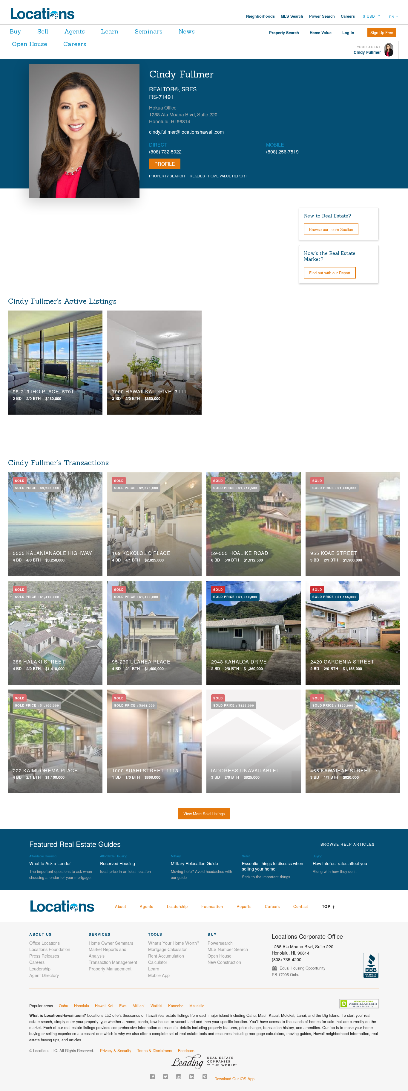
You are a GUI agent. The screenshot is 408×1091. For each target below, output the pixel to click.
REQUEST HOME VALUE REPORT (218, 175)
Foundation (212, 906)
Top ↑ (328, 906)
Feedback (186, 1050)
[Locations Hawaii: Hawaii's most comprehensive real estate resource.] (45, 13)
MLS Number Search (228, 949)
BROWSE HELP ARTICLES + (349, 844)
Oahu (63, 1005)
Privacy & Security (115, 1050)
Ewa (123, 1005)
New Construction (224, 962)
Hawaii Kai (104, 1005)
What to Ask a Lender (50, 863)
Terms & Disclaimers (154, 1050)
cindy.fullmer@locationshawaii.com (186, 131)
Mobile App (159, 975)
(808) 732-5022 (165, 151)
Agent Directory (44, 975)
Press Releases (44, 955)
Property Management (110, 968)
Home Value (321, 32)
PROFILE (164, 163)
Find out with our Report (329, 273)
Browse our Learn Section (331, 229)
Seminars (148, 31)
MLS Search (292, 16)
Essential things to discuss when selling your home (272, 866)
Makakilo (196, 1005)
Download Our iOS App (234, 1078)
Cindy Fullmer (367, 52)
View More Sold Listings (204, 813)
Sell (42, 31)
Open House (29, 44)
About (120, 906)
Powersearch (220, 943)
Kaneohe (175, 1005)
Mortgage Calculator (167, 949)
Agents (74, 31)
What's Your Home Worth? (173, 943)
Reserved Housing (117, 863)
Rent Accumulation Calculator (166, 958)
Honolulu (81, 1005)
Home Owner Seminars (111, 943)
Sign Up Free (381, 32)
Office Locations (44, 943)
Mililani (139, 1005)
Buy (15, 31)
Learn (110, 31)
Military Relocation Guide (194, 863)
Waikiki (156, 1005)
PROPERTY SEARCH (167, 175)
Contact (300, 906)
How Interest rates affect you (340, 863)
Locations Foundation (49, 949)
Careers (348, 16)
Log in (348, 32)
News (187, 31)
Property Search (284, 32)
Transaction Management (113, 962)
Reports (244, 906)
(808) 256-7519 (282, 151)
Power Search (322, 16)
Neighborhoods (260, 16)
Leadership (177, 906)
